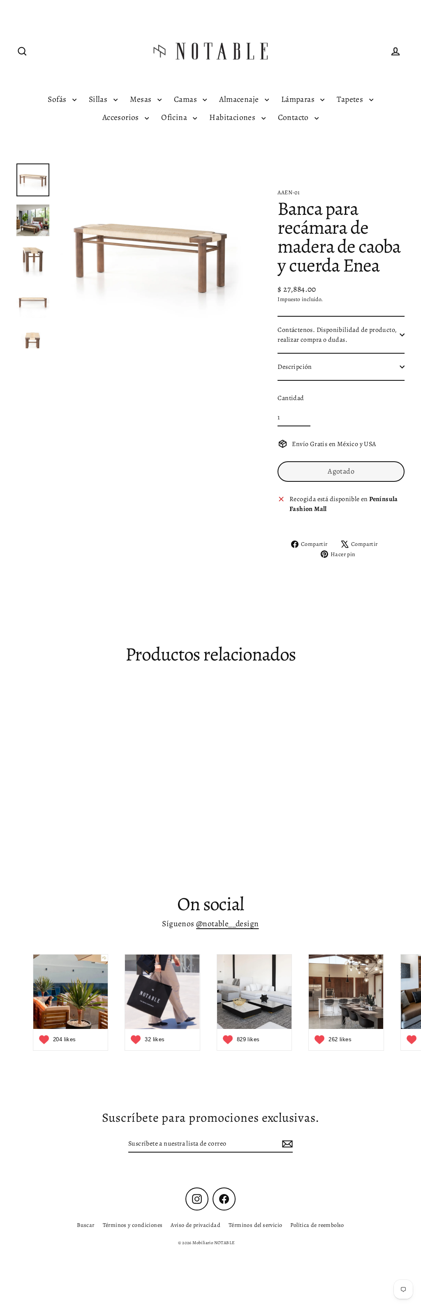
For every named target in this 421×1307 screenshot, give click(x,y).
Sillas (99, 99)
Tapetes (351, 99)
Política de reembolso (317, 1225)
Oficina (175, 117)
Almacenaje (239, 99)
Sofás (58, 99)
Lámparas (299, 99)
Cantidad (291, 398)
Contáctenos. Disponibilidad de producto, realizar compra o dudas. (337, 334)
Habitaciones (233, 117)
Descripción (295, 366)
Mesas (141, 99)
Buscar (85, 1225)
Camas (186, 99)
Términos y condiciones (133, 1225)
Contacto (294, 117)
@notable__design (227, 923)
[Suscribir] (286, 1144)
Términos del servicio (255, 1225)
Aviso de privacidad (195, 1225)
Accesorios (121, 117)
